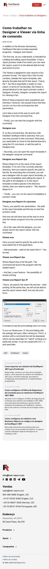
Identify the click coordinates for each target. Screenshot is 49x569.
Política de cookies (10, 559)
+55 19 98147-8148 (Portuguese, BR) (20, 506)
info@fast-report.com (13, 475)
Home (6, 15)
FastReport (15, 353)
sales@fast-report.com (13, 491)
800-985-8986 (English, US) (16, 495)
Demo (37, 5)
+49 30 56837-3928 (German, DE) (18, 502)
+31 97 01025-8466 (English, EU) (18, 498)
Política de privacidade (11, 556)
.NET (5, 353)
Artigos (14, 15)
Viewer (25, 353)
